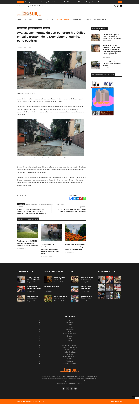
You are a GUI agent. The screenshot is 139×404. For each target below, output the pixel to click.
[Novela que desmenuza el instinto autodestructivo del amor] (109, 299)
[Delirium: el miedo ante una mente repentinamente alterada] (75, 279)
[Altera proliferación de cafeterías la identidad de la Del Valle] (96, 65)
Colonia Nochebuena (31, 204)
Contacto (44, 6)
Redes (69, 336)
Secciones (29, 19)
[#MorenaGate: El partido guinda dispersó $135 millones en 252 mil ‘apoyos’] (96, 38)
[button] (119, 2)
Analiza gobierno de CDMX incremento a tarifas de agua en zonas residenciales (27, 243)
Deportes (69, 327)
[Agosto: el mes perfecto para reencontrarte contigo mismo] (75, 289)
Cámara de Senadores (69, 347)
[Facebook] (71, 198)
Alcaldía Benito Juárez (35, 28)
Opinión (39, 19)
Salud (69, 338)
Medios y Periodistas (69, 334)
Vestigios (87, 19)
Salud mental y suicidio (51, 286)
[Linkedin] (77, 198)
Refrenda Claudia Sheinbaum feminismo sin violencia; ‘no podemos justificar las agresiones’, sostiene (50, 249)
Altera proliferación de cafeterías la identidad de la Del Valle (112, 63)
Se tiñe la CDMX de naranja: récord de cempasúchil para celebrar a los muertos (75, 247)
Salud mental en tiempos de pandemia (59, 279)
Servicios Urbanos (59, 204)
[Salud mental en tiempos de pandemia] (48, 279)
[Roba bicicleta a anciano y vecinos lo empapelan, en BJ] (109, 291)
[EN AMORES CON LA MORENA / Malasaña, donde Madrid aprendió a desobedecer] (101, 299)
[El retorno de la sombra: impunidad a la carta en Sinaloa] (21, 289)
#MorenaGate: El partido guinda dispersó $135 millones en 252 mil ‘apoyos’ (112, 36)
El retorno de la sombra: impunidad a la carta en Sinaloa (34, 288)
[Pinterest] (81, 198)
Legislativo (49, 19)
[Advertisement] (105, 133)
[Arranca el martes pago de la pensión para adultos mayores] (21, 279)
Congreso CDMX (69, 350)
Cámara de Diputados (69, 345)
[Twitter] (74, 198)
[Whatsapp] (84, 198)
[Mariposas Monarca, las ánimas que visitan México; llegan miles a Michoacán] (48, 298)
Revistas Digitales (101, 19)
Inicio (20, 19)
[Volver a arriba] (133, 397)
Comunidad (77, 19)
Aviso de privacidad (116, 401)
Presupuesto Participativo (46, 204)
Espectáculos (69, 329)
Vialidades (46, 28)
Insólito (69, 331)
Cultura (69, 325)
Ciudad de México (63, 19)
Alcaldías (69, 359)
